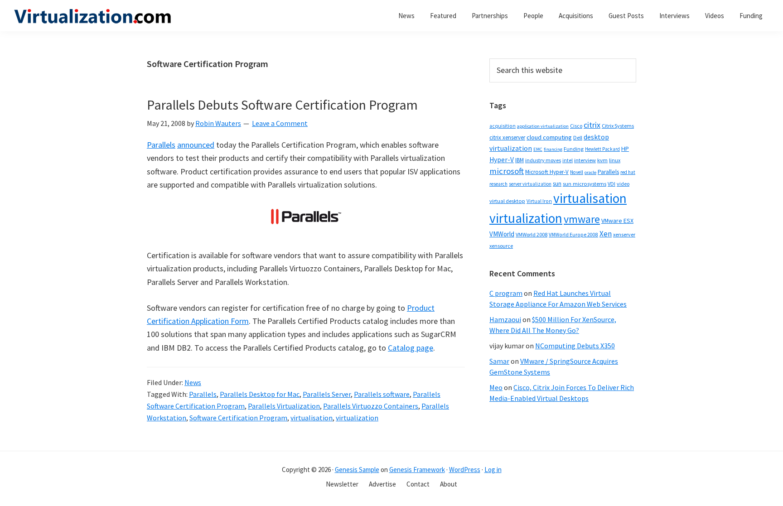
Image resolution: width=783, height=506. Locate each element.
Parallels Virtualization (284, 405)
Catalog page (410, 347)
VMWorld (501, 234)
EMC (537, 149)
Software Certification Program (238, 417)
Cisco (576, 125)
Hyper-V (501, 159)
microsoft (506, 171)
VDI (611, 183)
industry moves (543, 160)
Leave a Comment (280, 123)
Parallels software (382, 394)
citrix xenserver (507, 137)
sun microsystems (584, 183)
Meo (496, 387)
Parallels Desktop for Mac (260, 394)
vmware (582, 219)
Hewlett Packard (602, 149)
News (192, 382)
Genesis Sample (357, 469)
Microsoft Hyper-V (547, 171)
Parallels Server (327, 394)
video (623, 183)
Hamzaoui (505, 319)
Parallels (161, 145)
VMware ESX (617, 221)
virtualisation (311, 417)
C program (505, 293)
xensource (501, 245)
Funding (574, 148)
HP (625, 149)
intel (567, 160)
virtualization (357, 417)
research (498, 184)
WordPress (464, 469)
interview (585, 160)
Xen (605, 234)
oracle (590, 172)
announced (195, 145)
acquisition (502, 126)
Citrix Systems (618, 125)
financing (553, 149)
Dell (577, 137)
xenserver (624, 234)
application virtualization (543, 126)
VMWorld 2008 (531, 234)
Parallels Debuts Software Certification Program (282, 104)
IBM (519, 160)
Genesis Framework (417, 469)
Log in (493, 469)
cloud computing (549, 137)
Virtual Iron (539, 201)
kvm (602, 160)
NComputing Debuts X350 (575, 345)
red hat (627, 172)
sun (557, 184)
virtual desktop (507, 201)
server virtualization (530, 184)
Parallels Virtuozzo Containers (370, 405)
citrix (592, 125)
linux (614, 160)
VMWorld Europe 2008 (573, 234)
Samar (499, 361)
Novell (576, 172)
